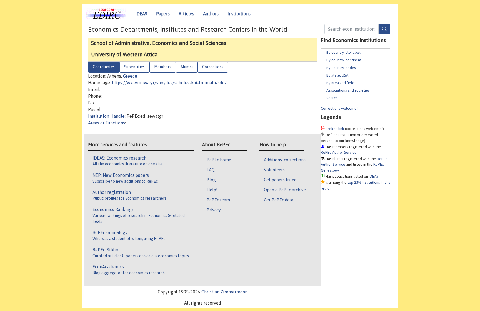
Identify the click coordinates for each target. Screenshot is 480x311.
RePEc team (218, 199)
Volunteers (274, 169)
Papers (163, 13)
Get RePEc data (278, 199)
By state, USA (337, 75)
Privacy (214, 209)
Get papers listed (280, 179)
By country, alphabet (343, 52)
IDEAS (141, 13)
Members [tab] (162, 67)
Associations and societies (348, 90)
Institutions (239, 13)
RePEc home (219, 159)
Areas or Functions (106, 122)
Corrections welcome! (339, 108)
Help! (212, 189)
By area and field (340, 82)
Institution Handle (106, 116)
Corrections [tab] (212, 67)
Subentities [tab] (134, 67)
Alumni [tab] (187, 67)
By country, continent (343, 60)
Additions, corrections (285, 159)
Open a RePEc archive (285, 189)
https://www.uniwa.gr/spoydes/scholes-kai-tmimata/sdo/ (169, 82)
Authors (211, 13)
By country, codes (341, 67)
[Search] (384, 29)
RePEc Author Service (339, 152)
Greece (130, 76)
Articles (186, 13)
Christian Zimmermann (224, 291)
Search (332, 97)
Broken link (335, 128)
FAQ (211, 169)
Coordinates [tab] (104, 67)
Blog (211, 179)
